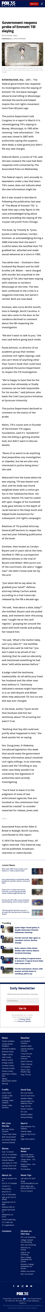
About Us (6, 1175)
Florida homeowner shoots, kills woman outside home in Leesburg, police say (29, 971)
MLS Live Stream (27, 1274)
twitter (18, 1286)
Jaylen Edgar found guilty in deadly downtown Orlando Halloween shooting (27, 929)
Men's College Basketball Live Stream (26, 1259)
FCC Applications (8, 1225)
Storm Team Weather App (25, 1071)
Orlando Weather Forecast (27, 1050)
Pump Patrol (6, 1093)
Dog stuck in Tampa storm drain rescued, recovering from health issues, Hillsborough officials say (14, 891)
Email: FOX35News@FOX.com (29, 1182)
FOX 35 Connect (27, 1191)
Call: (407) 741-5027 (28, 1178)
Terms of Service (24, 1021)
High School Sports (28, 1139)
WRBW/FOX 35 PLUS (7, 1216)
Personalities (6, 1189)
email (31, 1286)
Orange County (7, 1063)
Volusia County (7, 1071)
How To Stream (8, 1152)
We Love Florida (27, 1093)
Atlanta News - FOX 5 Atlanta (28, 1165)
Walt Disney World (9, 1137)
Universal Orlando (8, 1142)
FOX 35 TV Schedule (9, 1154)
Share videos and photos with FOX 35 (28, 1187)
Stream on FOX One (26, 1232)
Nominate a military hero (9, 1075)
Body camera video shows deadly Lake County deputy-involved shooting (27, 950)
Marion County (7, 1060)
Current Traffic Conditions (7, 1097)
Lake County (6, 1057)
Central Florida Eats (9, 1168)
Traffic (5, 1089)
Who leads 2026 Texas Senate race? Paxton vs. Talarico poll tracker (15, 870)
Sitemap (5, 1083)
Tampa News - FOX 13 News (28, 1160)
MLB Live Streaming (28, 1245)
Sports (24, 1123)
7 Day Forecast (26, 1054)
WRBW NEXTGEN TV (8, 1211)
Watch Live (34, 4)
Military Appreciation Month (9, 1080)
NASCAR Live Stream (25, 1248)
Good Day (26, 1089)
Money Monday (26, 1117)
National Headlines (9, 1049)
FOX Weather (26, 1067)
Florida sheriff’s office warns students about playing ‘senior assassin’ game (15, 901)
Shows (5, 1148)
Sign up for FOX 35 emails (9, 1198)
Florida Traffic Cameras (7, 1106)
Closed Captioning (8, 1219)
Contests (6, 1231)
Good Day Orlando (9, 1157)
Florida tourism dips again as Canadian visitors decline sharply (27, 940)
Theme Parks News (9, 1134)
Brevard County (8, 1051)
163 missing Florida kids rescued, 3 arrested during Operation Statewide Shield (16, 912)
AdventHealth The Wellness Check (27, 1102)
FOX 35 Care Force (28, 1096)
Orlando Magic (26, 1131)
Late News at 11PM (9, 1163)
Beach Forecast (26, 1061)
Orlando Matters (8, 1160)
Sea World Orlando (9, 1140)
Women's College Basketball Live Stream (27, 1266)
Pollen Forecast (26, 1064)
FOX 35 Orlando (7, 36)
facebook (14, 1286)
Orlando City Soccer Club (28, 1135)
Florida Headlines (8, 1041)
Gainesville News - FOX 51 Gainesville (27, 1155)
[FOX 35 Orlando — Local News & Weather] (8, 3)
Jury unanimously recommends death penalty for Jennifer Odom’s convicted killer (16, 881)
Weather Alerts (26, 1046)
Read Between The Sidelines (28, 1127)
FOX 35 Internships (9, 1194)
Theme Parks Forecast (26, 1057)
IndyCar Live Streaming (25, 1253)
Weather (25, 1037)
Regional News (25, 1150)
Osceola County (8, 1065)
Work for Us (6, 1192)
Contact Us (6, 1186)
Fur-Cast (24, 1112)
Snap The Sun (26, 1074)
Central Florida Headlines (7, 1045)
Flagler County (7, 1054)
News (15, 36)
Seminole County (8, 1068)
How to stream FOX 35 (9, 1179)
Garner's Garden (27, 1109)
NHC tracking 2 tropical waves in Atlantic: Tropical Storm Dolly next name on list (29, 960)
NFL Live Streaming (28, 1237)
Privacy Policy (25, 1019)
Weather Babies (27, 1098)
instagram (22, 1286)
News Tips (26, 1175)
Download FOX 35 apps (8, 1203)
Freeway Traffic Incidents (8, 1101)
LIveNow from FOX (9, 1166)
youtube (27, 1286)
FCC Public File (7, 1222)
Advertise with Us (8, 1207)
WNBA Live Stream (28, 1271)
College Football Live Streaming (27, 1241)
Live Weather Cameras (25, 1042)
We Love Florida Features (8, 1130)
